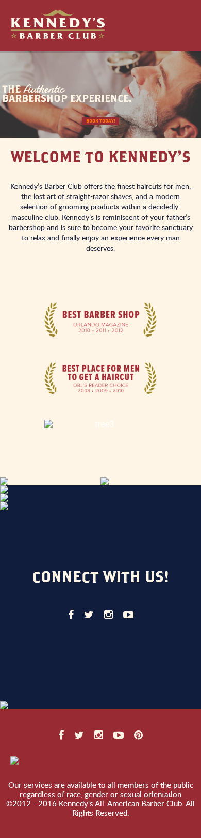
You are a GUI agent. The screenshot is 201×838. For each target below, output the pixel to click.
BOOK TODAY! (100, 121)
